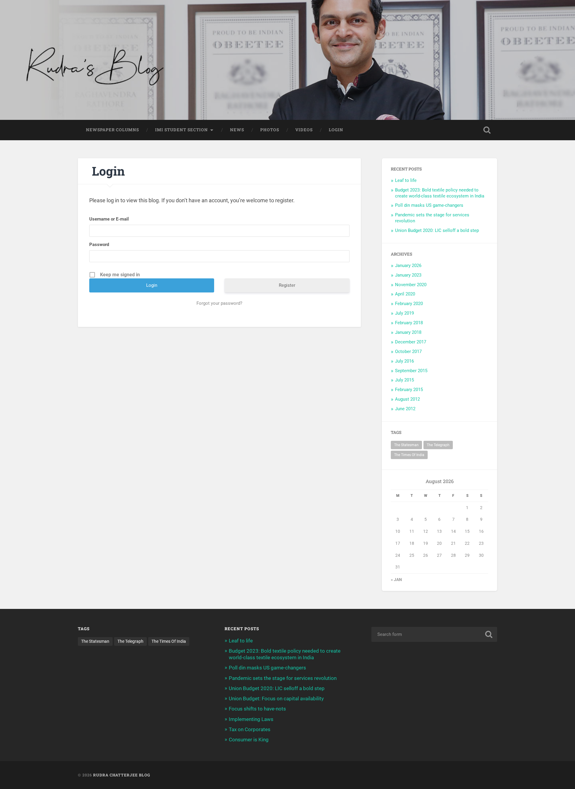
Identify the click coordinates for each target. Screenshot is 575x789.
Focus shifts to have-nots (257, 709)
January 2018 (408, 332)
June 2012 (405, 408)
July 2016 (404, 361)
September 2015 (411, 370)
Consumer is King (249, 740)
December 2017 (410, 342)
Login (336, 129)
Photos (269, 129)
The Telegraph (438, 445)
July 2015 (404, 380)
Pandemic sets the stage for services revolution (283, 678)
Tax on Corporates (249, 729)
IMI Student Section (181, 129)
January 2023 (408, 275)
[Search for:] (434, 634)
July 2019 (404, 313)
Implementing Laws (251, 719)
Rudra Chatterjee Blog (121, 775)
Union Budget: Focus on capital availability (276, 698)
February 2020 (409, 303)
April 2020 (405, 294)
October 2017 (408, 351)
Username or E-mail (109, 219)
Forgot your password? (219, 303)
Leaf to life (406, 180)
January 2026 (408, 265)
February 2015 (409, 389)
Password (99, 244)
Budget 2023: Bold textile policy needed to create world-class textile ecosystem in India (439, 193)
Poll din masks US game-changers (429, 205)
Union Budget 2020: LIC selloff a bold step (437, 230)
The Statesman (406, 445)
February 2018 (409, 322)
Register (287, 285)
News (237, 129)
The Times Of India (409, 455)
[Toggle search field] (487, 130)
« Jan (396, 579)
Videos (304, 129)
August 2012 (407, 399)
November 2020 (410, 284)
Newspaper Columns (112, 129)
